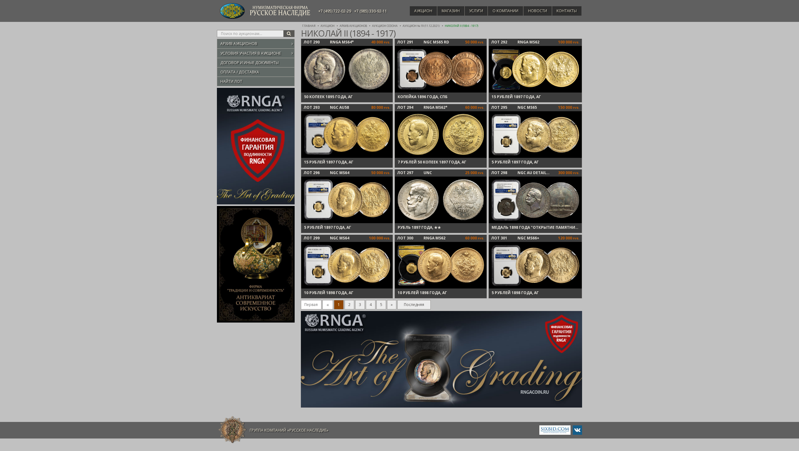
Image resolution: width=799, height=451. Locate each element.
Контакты (566, 10)
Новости (537, 10)
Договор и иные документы (249, 62)
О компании (505, 10)
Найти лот (231, 81)
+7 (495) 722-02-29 (334, 11)
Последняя (414, 304)
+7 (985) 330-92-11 (370, 11)
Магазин (451, 10)
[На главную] (232, 430)
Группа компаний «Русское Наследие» (289, 430)
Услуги (476, 10)
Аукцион (423, 10)
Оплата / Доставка (239, 72)
